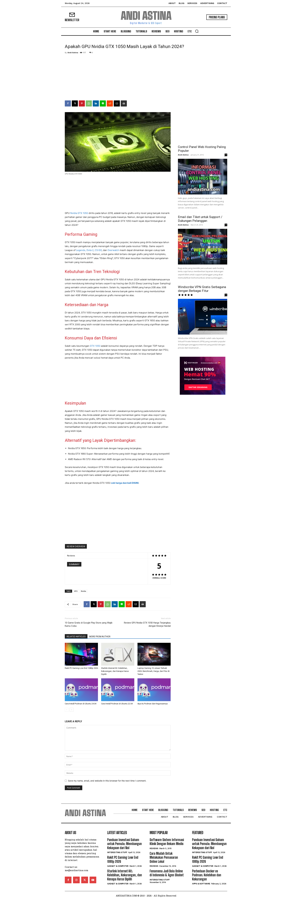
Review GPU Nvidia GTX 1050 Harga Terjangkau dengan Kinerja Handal (147, 624)
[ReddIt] (110, 103)
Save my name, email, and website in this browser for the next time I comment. (107, 780)
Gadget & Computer (118, 866)
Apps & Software (201, 884)
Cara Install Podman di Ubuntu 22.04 (117, 703)
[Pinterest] (82, 103)
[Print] (124, 103)
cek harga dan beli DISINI (125, 482)
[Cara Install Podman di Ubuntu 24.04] (81, 689)
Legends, (81, 250)
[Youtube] (93, 880)
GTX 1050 (95, 345)
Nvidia (83, 591)
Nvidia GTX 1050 (79, 213)
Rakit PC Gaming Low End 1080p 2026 (81, 668)
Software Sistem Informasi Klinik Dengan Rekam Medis (167, 842)
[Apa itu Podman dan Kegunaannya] (154, 689)
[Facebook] (68, 103)
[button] (196, 31)
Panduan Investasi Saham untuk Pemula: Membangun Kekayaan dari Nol (124, 844)
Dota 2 (90, 250)
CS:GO (98, 250)
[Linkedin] (96, 103)
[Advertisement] (146, 77)
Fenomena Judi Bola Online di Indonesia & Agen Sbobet (167, 873)
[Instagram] (76, 880)
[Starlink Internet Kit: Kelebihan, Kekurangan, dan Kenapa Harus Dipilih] (117, 654)
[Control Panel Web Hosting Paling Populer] (202, 176)
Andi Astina (73, 52)
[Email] (117, 103)
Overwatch (113, 250)
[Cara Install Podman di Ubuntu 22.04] (117, 689)
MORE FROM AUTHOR (99, 636)
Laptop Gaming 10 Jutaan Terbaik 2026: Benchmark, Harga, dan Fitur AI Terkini (153, 671)
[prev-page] (67, 710)
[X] (75, 103)
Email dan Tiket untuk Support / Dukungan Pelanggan (200, 219)
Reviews (154, 848)
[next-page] (71, 710)
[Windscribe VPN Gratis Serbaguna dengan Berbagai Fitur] (202, 317)
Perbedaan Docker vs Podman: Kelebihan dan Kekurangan (206, 875)
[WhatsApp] (89, 103)
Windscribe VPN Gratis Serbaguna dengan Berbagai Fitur (202, 289)
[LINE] (103, 103)
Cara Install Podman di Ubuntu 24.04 (80, 703)
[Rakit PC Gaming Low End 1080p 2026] (81, 654)
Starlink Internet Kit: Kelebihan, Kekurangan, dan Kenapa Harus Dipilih (115, 671)
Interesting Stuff (117, 852)
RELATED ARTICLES (76, 636)
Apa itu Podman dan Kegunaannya (152, 703)
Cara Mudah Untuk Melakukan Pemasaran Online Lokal (164, 857)
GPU (76, 591)
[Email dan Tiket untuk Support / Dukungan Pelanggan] (202, 247)
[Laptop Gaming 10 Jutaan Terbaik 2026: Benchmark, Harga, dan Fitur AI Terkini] (154, 654)
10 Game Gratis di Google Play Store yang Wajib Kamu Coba (88, 624)
